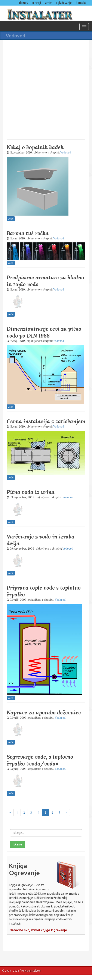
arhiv (48, 2)
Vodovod (65, 152)
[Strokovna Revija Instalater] (46, 13)
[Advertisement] (46, 89)
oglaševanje (64, 2)
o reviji (36, 2)
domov (23, 2)
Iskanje (17, 844)
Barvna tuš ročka (28, 233)
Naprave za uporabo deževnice (44, 712)
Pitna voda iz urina (31, 492)
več (10, 218)
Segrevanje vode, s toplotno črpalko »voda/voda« (40, 760)
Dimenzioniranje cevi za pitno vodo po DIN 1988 (44, 332)
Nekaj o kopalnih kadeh (35, 147)
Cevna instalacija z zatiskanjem (46, 421)
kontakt (81, 2)
